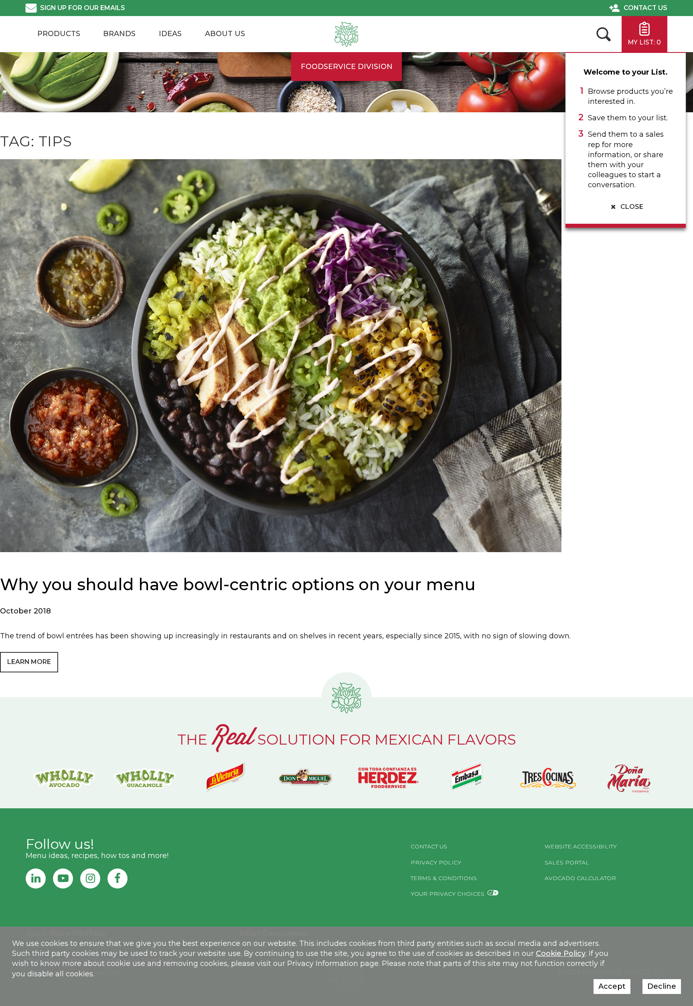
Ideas (170, 33)
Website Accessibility (581, 846)
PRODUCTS (58, 33)
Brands (119, 33)
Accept (612, 986)
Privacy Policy (436, 862)
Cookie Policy (561, 953)
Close (631, 207)
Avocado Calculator (580, 878)
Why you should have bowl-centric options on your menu (238, 584)
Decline (661, 986)
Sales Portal (567, 862)
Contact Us (645, 8)
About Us (225, 33)
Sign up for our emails (82, 8)
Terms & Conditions (444, 878)
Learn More (29, 662)
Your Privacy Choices (447, 894)
